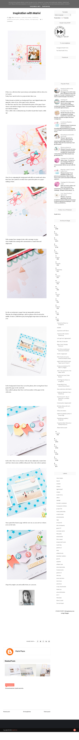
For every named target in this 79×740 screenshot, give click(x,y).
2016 (56, 465)
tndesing (22, 19)
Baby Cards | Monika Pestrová (63, 345)
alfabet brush (59, 553)
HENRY (59, 327)
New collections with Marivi (64, 389)
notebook (37, 312)
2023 (56, 239)
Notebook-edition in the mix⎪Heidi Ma (67, 89)
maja (57, 300)
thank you (58, 589)
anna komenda (60, 517)
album (57, 497)
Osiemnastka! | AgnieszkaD (64, 403)
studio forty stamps (26, 17)
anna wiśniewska (60, 592)
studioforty (35, 17)
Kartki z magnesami (62, 353)
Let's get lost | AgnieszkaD (64, 338)
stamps (58, 492)
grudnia (58, 257)
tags (57, 520)
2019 (56, 446)
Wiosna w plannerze (66, 147)
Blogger (67, 613)
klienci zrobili (59, 600)
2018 (56, 452)
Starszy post (47, 711)
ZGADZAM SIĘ (46, 6)
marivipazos (17, 17)
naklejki (58, 500)
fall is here (59, 581)
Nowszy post (6, 711)
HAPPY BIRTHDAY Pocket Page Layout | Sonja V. (64, 362)
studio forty (59, 494)
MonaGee (59, 597)
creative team (59, 514)
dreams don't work (61, 542)
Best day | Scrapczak (63, 341)
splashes (58, 561)
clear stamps (59, 478)
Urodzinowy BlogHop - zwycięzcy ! (66, 122)
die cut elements (60, 525)
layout (58, 481)
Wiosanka (59, 533)
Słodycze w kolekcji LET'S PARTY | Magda (64, 366)
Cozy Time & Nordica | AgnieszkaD (66, 194)
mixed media (59, 536)
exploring (58, 545)
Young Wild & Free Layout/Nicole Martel (63, 385)
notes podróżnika (60, 511)
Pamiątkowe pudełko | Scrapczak (63, 419)
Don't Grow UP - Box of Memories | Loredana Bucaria (63, 398)
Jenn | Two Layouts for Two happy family (64, 371)
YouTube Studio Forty (62, 50)
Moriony (58, 575)
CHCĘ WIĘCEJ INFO (35, 6)
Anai (57, 550)
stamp (11, 239)
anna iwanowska (60, 567)
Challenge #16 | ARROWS (67, 158)
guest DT (58, 528)
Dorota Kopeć (60, 603)
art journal (59, 522)
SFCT (57, 595)
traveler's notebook (61, 503)
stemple (58, 483)
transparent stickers (61, 506)
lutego (58, 319)
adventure (59, 583)
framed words (59, 570)
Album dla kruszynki (62, 427)
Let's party (8, 94)
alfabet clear (59, 564)
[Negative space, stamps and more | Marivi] (12, 670)
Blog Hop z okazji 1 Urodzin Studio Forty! (68, 170)
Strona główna (27, 711)
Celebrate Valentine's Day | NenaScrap (64, 393)
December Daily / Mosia (67, 111)
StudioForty (14, 730)
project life (59, 508)
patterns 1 (59, 572)
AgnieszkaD (59, 489)
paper (23, 102)
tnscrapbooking (34, 19)
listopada (58, 263)
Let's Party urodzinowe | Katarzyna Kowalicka (64, 349)
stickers (58, 486)
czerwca (58, 294)
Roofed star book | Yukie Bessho (64, 376)
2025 (56, 227)
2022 (56, 245)
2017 (56, 458)
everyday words (60, 531)
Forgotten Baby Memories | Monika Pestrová (64, 423)
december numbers (61, 556)
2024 (56, 233)
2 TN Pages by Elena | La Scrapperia (64, 380)
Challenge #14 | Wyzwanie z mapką (68, 183)
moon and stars (60, 578)
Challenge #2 (64, 99)
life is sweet (59, 539)
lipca (57, 288)
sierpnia (58, 282)
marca (58, 312)
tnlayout (27, 19)
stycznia (58, 433)
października (59, 269)
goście (58, 558)
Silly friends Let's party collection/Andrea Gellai (64, 357)
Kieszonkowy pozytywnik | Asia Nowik (67, 135)
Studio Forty (57, 214)
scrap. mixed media (61, 586)
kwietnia (58, 306)
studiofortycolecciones (13, 19)
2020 (56, 440)
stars (19, 385)
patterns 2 (59, 547)
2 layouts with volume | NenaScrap (63, 334)
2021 (56, 252)
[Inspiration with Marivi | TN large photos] (28, 670)
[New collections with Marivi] (44, 670)
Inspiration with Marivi (63, 330)
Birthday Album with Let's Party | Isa (64, 406)
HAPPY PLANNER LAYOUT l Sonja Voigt (65, 414)
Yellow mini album (62, 410)
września (58, 276)
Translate (66, 18)
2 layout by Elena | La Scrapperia (63, 323)
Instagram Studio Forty (62, 47)
